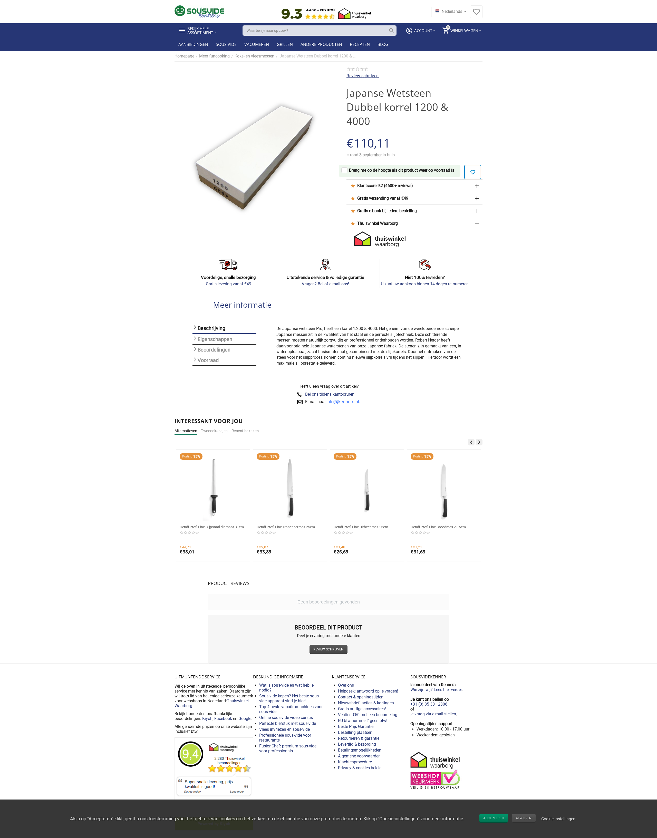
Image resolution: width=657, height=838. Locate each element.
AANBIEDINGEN (193, 44)
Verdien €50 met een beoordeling (367, 714)
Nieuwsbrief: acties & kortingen (366, 702)
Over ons (346, 685)
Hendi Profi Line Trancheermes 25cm (286, 527)
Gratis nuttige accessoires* (362, 708)
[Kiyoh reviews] (214, 783)
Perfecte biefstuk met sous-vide (287, 723)
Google (244, 718)
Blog (383, 44)
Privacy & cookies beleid (360, 767)
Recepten (360, 44)
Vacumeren (256, 44)
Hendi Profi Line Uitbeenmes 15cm (361, 527)
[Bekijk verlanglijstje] (476, 14)
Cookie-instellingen (558, 818)
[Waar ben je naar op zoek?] (391, 30)
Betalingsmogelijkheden (359, 750)
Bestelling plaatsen (355, 732)
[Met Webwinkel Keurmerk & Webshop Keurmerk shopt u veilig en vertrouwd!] (436, 769)
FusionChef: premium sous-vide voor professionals (287, 748)
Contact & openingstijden (360, 697)
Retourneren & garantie (358, 738)
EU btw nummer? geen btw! (362, 720)
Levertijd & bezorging (357, 744)
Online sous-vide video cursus (286, 717)
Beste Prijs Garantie (355, 726)
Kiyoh (207, 718)
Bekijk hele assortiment (200, 30)
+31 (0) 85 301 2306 (428, 704)
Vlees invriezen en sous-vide (284, 729)
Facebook (223, 718)
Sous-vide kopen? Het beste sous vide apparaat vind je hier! (289, 698)
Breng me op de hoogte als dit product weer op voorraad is (401, 170)
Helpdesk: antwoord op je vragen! (368, 691)
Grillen (285, 44)
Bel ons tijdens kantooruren (329, 394)
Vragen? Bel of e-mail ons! (325, 283)
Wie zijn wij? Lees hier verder (436, 689)
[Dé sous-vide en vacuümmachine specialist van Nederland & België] (199, 11)
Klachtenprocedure (355, 761)
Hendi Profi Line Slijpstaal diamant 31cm (212, 527)
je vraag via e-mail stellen (433, 714)
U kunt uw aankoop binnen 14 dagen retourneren (425, 283)
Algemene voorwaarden (359, 756)
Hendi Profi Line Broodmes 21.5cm (438, 527)
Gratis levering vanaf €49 (228, 283)
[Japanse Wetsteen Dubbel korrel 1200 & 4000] (254, 157)
